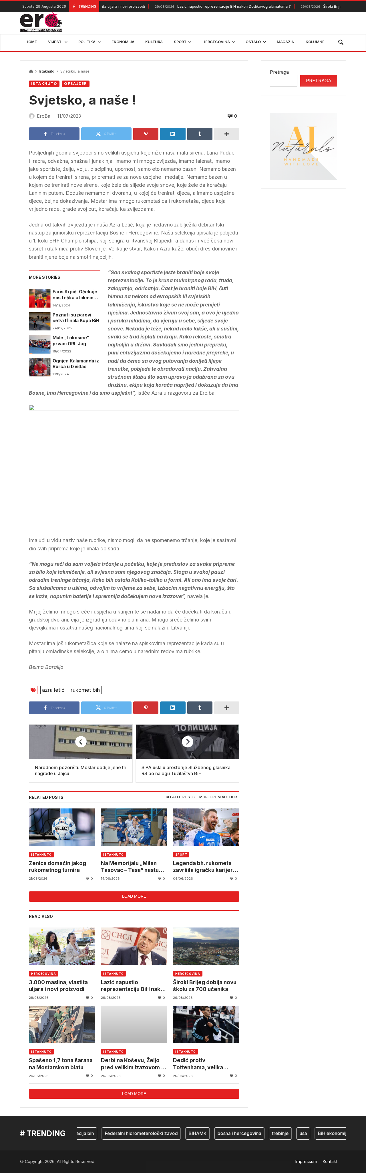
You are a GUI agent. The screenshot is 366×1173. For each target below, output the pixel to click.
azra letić (53, 690)
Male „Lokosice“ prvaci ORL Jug (71, 340)
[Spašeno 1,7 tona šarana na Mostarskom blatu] (62, 1024)
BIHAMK (185, 1133)
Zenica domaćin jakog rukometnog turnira (57, 866)
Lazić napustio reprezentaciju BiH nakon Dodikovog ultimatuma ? (209, 6)
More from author (218, 797)
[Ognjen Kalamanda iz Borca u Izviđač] (39, 367)
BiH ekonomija (321, 1133)
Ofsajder (75, 83)
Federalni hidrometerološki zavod (128, 1133)
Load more (134, 896)
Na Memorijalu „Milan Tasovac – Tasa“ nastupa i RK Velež (133, 867)
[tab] (180, 797)
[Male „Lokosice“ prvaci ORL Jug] (39, 344)
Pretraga (279, 72)
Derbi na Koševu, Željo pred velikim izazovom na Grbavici (134, 1064)
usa (291, 1133)
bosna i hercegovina (227, 1133)
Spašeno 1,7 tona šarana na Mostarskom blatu (61, 1063)
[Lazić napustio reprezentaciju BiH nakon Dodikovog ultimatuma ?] (134, 946)
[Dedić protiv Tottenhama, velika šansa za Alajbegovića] (206, 1024)
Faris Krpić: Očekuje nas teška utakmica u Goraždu (76, 295)
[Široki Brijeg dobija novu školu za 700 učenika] (206, 946)
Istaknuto (46, 71)
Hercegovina (43, 973)
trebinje (268, 1133)
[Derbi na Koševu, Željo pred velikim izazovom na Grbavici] (134, 1024)
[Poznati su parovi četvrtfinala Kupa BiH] (39, 321)
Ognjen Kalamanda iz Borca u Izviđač (76, 363)
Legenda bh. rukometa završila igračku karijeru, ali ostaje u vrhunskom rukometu (205, 867)
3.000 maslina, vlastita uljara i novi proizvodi (58, 985)
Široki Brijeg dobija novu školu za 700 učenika (204, 985)
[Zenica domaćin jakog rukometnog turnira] (62, 827)
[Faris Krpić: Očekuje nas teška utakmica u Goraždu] (39, 298)
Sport (181, 854)
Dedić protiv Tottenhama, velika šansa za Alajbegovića (202, 1064)
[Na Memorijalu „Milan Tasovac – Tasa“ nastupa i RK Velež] (134, 827)
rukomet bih (85, 690)
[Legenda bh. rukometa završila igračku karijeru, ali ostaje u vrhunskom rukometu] (206, 827)
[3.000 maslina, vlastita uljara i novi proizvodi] (62, 946)
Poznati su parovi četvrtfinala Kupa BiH (76, 317)
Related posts (180, 797)
